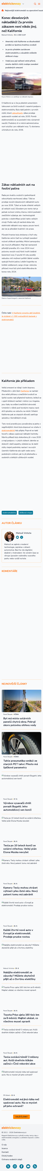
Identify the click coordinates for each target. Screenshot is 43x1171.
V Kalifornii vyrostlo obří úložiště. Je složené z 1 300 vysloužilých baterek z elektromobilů (21, 316)
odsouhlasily (17, 113)
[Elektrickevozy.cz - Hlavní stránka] (11, 3)
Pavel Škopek (7, 714)
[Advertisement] (21, 155)
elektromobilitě (8, 430)
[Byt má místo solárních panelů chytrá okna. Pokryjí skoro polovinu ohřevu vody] (21, 701)
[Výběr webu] (23, 3)
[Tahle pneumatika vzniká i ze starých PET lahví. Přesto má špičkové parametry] (21, 743)
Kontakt (5, 1152)
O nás (4, 1144)
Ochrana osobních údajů (12, 1159)
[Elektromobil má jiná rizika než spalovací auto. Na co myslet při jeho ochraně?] (21, 1082)
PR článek (6, 1095)
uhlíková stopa (25, 512)
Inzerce (5, 1148)
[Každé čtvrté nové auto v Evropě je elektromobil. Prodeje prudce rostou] (21, 912)
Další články (22, 1117)
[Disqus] (21, 603)
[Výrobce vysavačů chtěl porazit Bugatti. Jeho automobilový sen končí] (21, 785)
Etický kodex (7, 1156)
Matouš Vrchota (7, 35)
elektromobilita (9, 512)
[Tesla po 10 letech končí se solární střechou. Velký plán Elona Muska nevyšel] (21, 828)
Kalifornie (25, 391)
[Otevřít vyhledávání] (35, 4)
